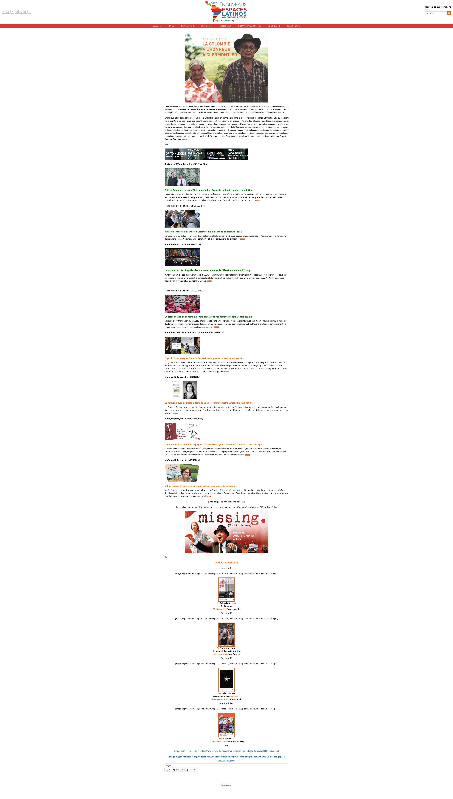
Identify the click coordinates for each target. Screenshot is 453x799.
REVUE (171, 26)
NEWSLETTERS (187, 26)
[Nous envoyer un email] (17, 12)
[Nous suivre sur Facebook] (4, 12)
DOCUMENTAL (207, 26)
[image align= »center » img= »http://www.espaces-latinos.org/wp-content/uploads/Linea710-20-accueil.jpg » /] (226, 756)
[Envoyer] (449, 13)
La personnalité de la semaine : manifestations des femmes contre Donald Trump (208, 316)
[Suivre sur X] (12, 12)
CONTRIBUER (274, 26)
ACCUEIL (157, 26)
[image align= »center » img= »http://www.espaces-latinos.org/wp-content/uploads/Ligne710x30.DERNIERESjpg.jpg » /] (226, 751)
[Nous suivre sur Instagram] (8, 12)
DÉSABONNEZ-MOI (226, 760)
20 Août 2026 (293, 26)
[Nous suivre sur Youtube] (29, 12)
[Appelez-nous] (21, 12)
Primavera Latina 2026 (249, 26)
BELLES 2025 (225, 26)
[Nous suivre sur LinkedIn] (25, 12)
